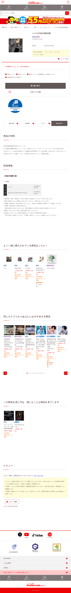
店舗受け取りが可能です (14, 77)
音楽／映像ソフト (15, 27)
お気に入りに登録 (35, 92)
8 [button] (40, 373)
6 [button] (36, 373)
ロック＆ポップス (45, 27)
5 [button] (34, 373)
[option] (9, 262)
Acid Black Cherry (37, 39)
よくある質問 (7, 563)
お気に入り (44, 8)
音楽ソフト (27, 27)
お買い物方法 (7, 558)
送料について (22, 74)
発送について (11, 74)
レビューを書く (64, 59)
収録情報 (27, 123)
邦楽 (35, 27)
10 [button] (43, 373)
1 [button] (27, 373)
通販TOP (4, 27)
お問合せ (6, 567)
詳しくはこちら (38, 475)
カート (62, 8)
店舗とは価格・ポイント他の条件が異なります (16, 572)
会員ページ (26, 8)
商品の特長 (11, 123)
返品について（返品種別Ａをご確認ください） (42, 74)
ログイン (68, 3)
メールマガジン (49, 537)
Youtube (26, 537)
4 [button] (32, 373)
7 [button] (38, 373)
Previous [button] (5, 373)
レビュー (43, 123)
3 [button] (30, 373)
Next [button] (65, 373)
